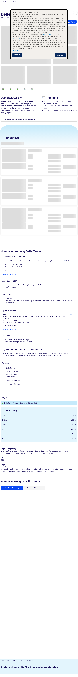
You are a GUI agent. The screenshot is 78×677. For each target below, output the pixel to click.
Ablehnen (17, 54)
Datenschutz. (16, 38)
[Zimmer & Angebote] (11, 89)
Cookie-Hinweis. (48, 34)
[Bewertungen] (32, 89)
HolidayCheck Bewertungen (12, 488)
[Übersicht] (3, 89)
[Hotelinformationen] (18, 89)
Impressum (15, 50)
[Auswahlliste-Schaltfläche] (75, 13)
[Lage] (25, 89)
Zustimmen (60, 55)
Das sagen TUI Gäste (33, 488)
